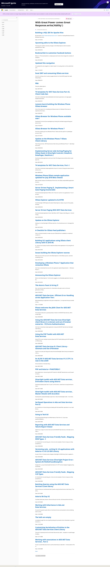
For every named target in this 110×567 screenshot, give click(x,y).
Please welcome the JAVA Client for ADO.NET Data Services (53, 309)
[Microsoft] (2, 10)
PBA (36, 83)
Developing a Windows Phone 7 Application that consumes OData (54, 264)
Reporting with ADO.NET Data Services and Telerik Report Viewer (52, 426)
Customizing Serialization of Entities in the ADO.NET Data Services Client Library (52, 528)
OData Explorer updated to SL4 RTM (49, 200)
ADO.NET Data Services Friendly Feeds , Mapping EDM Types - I (54, 438)
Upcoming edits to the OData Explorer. (50, 43)
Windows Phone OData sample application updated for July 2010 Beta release (52, 176)
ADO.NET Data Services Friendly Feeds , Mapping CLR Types (54, 473)
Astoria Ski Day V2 (42, 496)
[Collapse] (17, 18)
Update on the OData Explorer (47, 220)
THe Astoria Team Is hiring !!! (46, 285)
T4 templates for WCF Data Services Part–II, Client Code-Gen (52, 93)
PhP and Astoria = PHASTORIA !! (47, 369)
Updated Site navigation (45, 63)
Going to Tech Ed (41, 414)
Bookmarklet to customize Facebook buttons (53, 53)
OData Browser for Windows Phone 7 (50, 128)
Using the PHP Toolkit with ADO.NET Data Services (49, 335)
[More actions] (74, 19)
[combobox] (9, 20)
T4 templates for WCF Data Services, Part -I (52, 165)
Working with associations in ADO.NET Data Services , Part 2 (52, 541)
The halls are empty (43, 517)
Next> (36, 551)
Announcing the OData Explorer (48, 275)
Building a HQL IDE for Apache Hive (49, 33)
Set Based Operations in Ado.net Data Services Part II (53, 403)
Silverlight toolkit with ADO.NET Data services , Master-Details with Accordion (54, 393)
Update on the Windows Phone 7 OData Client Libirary (51, 140)
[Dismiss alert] (108, 2)
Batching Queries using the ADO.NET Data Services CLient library (52, 485)
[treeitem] (9, 22)
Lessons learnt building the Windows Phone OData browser (52, 105)
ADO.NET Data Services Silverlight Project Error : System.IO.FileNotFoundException (54, 461)
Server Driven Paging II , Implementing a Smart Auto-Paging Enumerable (54, 189)
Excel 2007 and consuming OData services (52, 73)
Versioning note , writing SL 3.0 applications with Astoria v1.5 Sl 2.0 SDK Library (54, 450)
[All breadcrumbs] (36, 19)
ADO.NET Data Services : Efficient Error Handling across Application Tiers (54, 296)
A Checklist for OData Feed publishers (50, 230)
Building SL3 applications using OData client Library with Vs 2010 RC (53, 241)
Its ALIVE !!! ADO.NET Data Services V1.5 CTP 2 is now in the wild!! (54, 360)
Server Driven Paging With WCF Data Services (53, 210)
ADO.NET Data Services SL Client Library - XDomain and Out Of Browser (51, 347)
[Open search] (104, 10)
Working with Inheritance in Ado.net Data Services (49, 506)
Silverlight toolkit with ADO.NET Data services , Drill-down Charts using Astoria (54, 380)
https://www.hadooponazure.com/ (49, 35)
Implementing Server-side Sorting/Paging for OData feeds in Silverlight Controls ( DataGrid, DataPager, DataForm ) (53, 153)
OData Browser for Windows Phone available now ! (53, 117)
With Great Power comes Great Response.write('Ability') (48, 18)
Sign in (107, 10)
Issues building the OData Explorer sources (52, 253)
